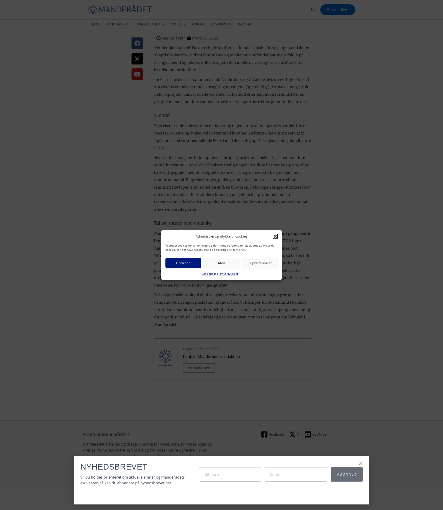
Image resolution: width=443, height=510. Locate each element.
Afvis (221, 263)
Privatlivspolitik (229, 274)
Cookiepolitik (209, 274)
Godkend (183, 263)
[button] (275, 236)
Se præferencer (260, 263)
